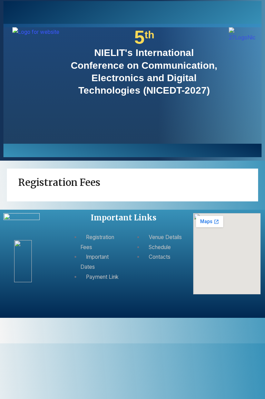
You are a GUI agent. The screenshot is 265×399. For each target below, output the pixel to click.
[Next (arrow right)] (24, 337)
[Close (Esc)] (57, 324)
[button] (132, 149)
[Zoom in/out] (7, 324)
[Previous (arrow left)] (7, 337)
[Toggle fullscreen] (24, 324)
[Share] (40, 324)
